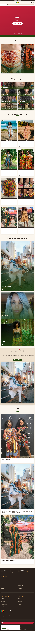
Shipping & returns (21, 603)
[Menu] (2, 2)
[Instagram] (4, 616)
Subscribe (4, 622)
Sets (1, 582)
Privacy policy (3, 606)
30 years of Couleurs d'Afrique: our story (8, 560)
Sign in (19, 598)
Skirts (2, 585)
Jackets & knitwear (21, 585)
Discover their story (17, 359)
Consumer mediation (4, 604)
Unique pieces (3, 601)
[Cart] (33, 2)
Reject (8, 628)
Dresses (2, 581)
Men (5, 4)
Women (2, 4)
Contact (2, 598)
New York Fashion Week (6, 459)
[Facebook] (2, 616)
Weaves (5, 593)
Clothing (2, 579)
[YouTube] (9, 616)
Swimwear (2, 586)
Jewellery (2, 589)
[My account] (31, 2)
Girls (8, 593)
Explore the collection (17, 23)
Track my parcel (20, 604)
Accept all (3, 628)
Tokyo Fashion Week (5, 509)
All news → (17, 411)
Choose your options (9, 140)
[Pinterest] (6, 616)
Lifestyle (13, 593)
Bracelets (19, 589)
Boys (10, 593)
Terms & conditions (4, 603)
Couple (2, 593)
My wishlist (20, 601)
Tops (18, 581)
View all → (17, 117)
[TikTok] (11, 616)
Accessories (3, 588)
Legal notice (3, 607)
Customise (11, 628)
